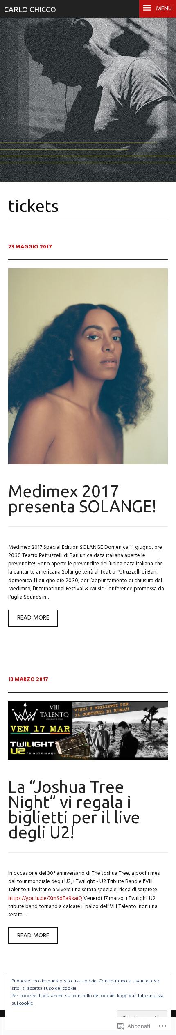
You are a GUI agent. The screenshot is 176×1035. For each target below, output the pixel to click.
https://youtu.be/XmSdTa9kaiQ (45, 898)
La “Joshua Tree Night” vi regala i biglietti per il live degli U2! (74, 809)
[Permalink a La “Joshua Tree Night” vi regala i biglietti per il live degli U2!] (88, 758)
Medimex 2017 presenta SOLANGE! (82, 499)
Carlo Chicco (30, 9)
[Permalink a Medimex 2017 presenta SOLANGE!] (88, 463)
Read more (28, 620)
